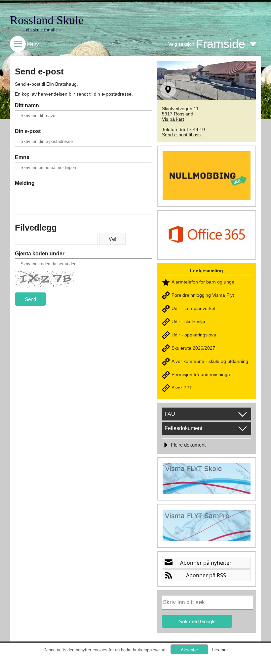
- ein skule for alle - (41, 29)
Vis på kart (173, 119)
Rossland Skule (47, 20)
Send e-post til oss (181, 134)
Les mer (220, 649)
